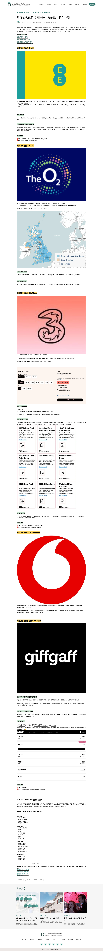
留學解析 (56, 4)
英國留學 (35, 880)
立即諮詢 (92, 4)
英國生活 (27, 880)
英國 (41, 880)
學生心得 (69, 4)
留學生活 (20, 880)
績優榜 (63, 4)
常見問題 (77, 4)
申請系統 (84, 4)
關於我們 (41, 4)
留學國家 (49, 4)
